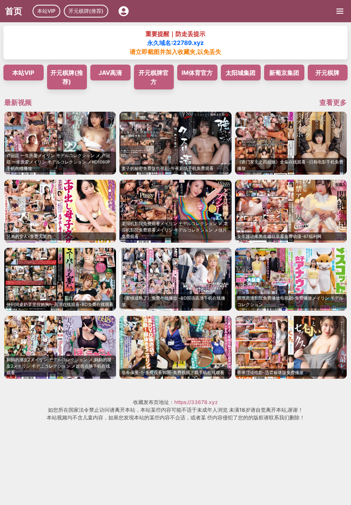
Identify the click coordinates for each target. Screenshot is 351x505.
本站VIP (46, 11)
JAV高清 (110, 72)
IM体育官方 (197, 72)
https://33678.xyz (196, 402)
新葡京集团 (284, 72)
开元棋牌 (327, 72)
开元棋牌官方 (154, 77)
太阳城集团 (241, 72)
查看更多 (333, 102)
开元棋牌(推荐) (86, 11)
